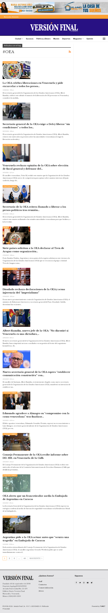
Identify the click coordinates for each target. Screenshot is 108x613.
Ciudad (18, 39)
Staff (40, 581)
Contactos (43, 585)
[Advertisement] (91, 57)
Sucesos (29, 39)
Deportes (66, 39)
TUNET (102, 606)
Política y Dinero (43, 39)
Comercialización (46, 588)
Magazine (77, 39)
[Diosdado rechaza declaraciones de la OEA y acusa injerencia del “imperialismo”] (16, 277)
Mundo (56, 39)
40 (24, 558)
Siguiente (35, 558)
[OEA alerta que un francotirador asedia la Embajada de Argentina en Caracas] (16, 483)
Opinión (89, 39)
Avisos (41, 591)
